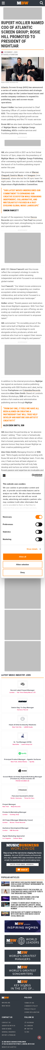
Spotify (32, 762)
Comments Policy (31, 1006)
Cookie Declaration (31, 1012)
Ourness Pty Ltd (22, 710)
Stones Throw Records (17, 822)
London (12, 692)
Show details (32, 549)
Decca (34, 217)
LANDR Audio (28, 727)
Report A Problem (8, 1035)
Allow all (22, 557)
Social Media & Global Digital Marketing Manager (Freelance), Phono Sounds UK (22, 778)
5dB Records (14, 830)
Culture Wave (17, 838)
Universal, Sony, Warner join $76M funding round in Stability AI (25, 898)
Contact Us (6, 1022)
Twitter (29, 1029)
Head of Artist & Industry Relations (22, 725)
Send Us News (6, 1029)
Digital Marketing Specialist (14, 836)
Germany (18, 798)
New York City (17, 727)
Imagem (31, 175)
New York (14, 762)
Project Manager (9, 804)
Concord (5, 178)
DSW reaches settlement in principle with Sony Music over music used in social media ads (26, 914)
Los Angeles (7, 838)
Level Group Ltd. (26, 744)
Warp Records (16, 806)
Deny (22, 572)
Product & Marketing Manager (14, 812)
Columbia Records (31, 390)
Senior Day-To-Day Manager (22, 707)
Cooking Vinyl (14, 814)
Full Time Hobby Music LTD (26, 692)
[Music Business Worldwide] (22, 3)
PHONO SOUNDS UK (22, 781)
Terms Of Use (29, 1003)
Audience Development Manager (15, 828)
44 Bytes (13, 1047)
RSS (27, 1032)
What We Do (6, 1006)
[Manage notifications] (39, 1037)
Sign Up (23, 870)
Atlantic (5, 87)
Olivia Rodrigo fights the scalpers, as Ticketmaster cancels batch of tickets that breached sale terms (27, 891)
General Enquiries (8, 1032)
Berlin (13, 798)
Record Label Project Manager (22, 690)
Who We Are (6, 1003)
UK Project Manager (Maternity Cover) (18, 820)
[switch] (38, 524)
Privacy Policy (30, 1009)
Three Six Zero (29, 798)
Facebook (30, 1022)
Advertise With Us (8, 1026)
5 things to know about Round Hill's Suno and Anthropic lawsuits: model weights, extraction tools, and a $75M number (26, 905)
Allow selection (22, 564)
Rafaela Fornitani (10, 55)
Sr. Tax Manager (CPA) (22, 742)
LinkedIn (29, 1026)
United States (22, 762)
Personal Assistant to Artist (22, 796)
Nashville (16, 744)
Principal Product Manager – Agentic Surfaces (22, 759)
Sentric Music (16, 175)
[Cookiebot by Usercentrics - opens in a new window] (32, 475)
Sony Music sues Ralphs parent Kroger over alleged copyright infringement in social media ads (27, 884)
